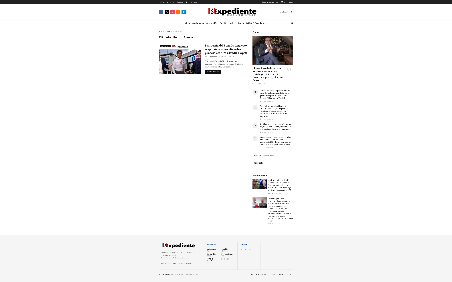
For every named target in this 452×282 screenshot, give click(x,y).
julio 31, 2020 (225, 56)
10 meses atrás (276, 193)
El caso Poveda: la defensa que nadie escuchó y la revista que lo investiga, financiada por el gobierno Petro (267, 74)
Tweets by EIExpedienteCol (263, 155)
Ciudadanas (198, 23)
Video (232, 23)
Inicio (187, 23)
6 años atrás (275, 224)
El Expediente (213, 56)
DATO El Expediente (256, 23)
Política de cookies (182, 2)
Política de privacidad (166, 2)
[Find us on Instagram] (172, 12)
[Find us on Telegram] (184, 12)
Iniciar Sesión (287, 12)
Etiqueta (168, 31)
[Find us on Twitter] (167, 12)
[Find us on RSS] (178, 12)
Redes (241, 23)
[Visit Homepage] (233, 12)
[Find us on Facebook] (161, 12)
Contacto (194, 2)
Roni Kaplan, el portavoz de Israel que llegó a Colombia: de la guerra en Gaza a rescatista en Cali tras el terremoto (276, 126)
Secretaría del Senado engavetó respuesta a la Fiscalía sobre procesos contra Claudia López (226, 49)
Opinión (223, 23)
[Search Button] (292, 23)
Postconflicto (227, 254)
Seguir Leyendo (214, 72)
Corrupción (211, 23)
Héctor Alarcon (178, 31)
